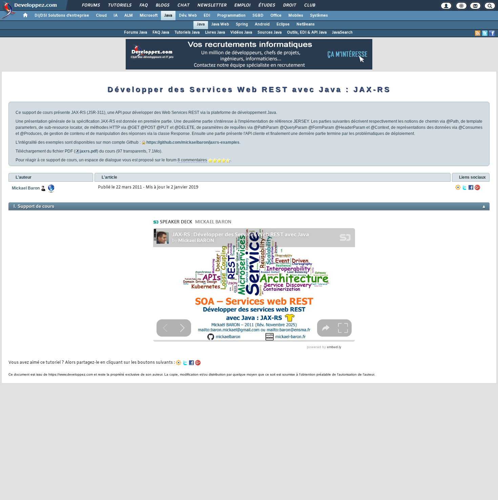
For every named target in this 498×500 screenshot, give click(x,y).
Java (168, 15)
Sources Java (269, 32)
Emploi (242, 5)
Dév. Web (188, 15)
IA (115, 15)
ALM (128, 15)
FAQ (143, 5)
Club (309, 5)
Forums (90, 5)
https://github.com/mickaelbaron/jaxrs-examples (193, 142)
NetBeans (305, 24)
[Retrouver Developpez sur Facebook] (492, 33)
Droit (289, 5)
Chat (183, 5)
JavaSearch (342, 32)
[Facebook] (471, 187)
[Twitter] (464, 187)
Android (262, 24)
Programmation (231, 15)
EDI (207, 15)
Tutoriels (119, 5)
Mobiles (295, 15)
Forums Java (135, 32)
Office (276, 15)
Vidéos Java (241, 32)
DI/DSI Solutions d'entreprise (62, 15)
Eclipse (283, 24)
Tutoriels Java (187, 32)
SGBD (258, 15)
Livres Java (215, 32)
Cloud (101, 15)
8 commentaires (192, 160)
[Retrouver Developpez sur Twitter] (484, 33)
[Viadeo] (458, 187)
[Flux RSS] (477, 33)
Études (266, 5)
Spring (242, 24)
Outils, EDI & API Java (307, 32)
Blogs (162, 5)
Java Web (220, 24)
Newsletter (211, 5)
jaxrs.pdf (88, 151)
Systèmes (319, 15)
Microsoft (149, 15)
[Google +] (477, 187)
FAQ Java (160, 32)
